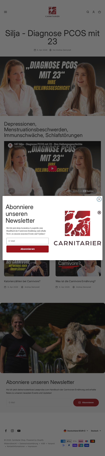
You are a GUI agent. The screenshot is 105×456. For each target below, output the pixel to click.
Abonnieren (27, 249)
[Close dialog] (99, 199)
